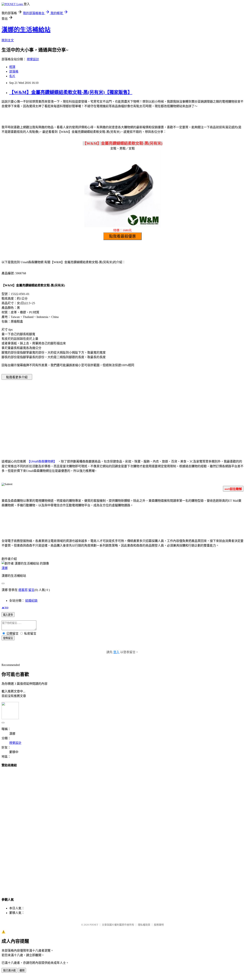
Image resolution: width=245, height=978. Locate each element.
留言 (31, 590)
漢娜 (5, 568)
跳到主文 (8, 40)
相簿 (12, 67)
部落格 (13, 71)
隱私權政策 (144, 924)
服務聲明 (159, 924)
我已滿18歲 (9, 970)
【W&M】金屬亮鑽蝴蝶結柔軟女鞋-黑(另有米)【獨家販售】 (70, 92)
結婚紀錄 (31, 600)
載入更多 (8, 614)
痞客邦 (23, 590)
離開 (22, 970)
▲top (5, 607)
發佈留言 (8, 638)
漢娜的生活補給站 (26, 29)
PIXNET (94, 924)
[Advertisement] (90, 413)
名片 (12, 76)
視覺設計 (33, 59)
